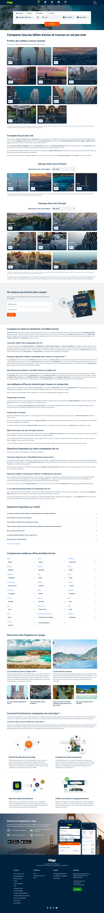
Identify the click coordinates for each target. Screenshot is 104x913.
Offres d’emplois (18, 883)
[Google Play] (13, 841)
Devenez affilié (18, 878)
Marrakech (11, 116)
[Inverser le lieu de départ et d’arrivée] (38, 17)
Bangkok (9, 566)
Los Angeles (10, 590)
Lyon (70, 77)
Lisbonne (11, 243)
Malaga (56, 262)
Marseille (11, 58)
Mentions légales (18, 891)
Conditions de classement (21, 893)
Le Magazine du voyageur (60, 876)
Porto (56, 223)
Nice (55, 58)
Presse (15, 881)
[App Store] (26, 841)
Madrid (39, 590)
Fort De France (11, 582)
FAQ (15, 886)
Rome (40, 243)
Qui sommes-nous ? (19, 874)
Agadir (8, 558)
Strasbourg (71, 614)
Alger (10, 96)
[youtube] (56, 907)
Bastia (69, 566)
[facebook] (47, 907)
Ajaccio (56, 184)
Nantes (56, 96)
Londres (70, 582)
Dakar (38, 574)
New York (40, 598)
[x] (53, 907)
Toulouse (41, 77)
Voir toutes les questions (13, 543)
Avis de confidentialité (20, 898)
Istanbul (71, 243)
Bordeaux (42, 116)
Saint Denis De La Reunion (44, 614)
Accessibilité (17, 903)
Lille (9, 77)
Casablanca (10, 574)
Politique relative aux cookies (21, 895)
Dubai (69, 574)
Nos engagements (19, 876)
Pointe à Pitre (41, 606)
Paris (9, 184)
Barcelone (11, 223)
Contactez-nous (18, 888)
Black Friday (56, 878)
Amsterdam (12, 262)
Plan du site (17, 900)
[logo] (10, 2)
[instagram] (50, 907)
